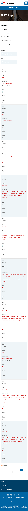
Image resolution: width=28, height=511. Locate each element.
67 (21, 469)
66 (18, 469)
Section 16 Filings (5, 44)
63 (10, 469)
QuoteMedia (16, 505)
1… (5, 469)
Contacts (5, 486)
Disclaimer (17, 500)
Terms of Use (21, 508)
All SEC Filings (5, 33)
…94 (11, 472)
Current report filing (7, 83)
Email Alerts (6, 482)
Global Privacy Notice (7, 500)
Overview (3, 29)
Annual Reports (5, 36)
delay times (21, 506)
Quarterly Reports (5, 40)
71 (7, 472)
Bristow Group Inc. (11, 497)
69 (2, 472)
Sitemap (23, 500)
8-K (3, 77)
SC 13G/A (4, 185)
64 (13, 469)
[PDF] (2, 92)
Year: (2, 58)
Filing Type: (3, 50)
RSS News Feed (7, 489)
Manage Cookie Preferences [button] (14, 501)
